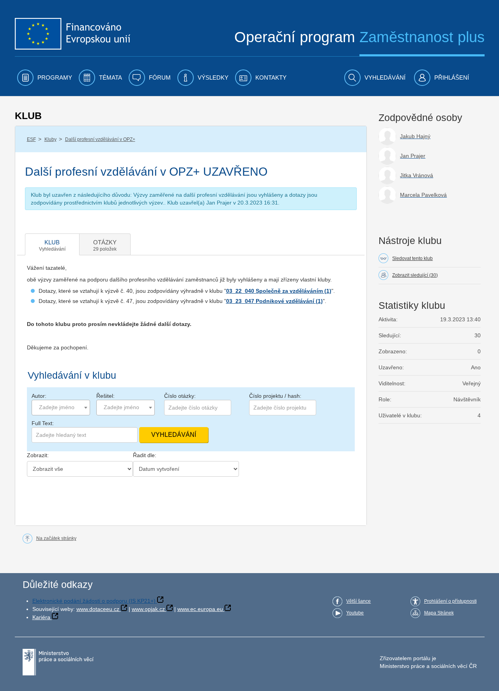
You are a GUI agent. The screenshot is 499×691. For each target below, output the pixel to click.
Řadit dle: (144, 455)
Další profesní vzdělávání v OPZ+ (100, 139)
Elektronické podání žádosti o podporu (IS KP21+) (94, 601)
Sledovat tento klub (412, 258)
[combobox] (61, 407)
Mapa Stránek (439, 613)
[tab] (52, 244)
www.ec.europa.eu (200, 609)
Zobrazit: (38, 455)
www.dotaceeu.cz (97, 609)
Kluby (50, 139)
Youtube (355, 613)
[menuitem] (44, 77)
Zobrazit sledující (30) (415, 275)
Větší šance (358, 601)
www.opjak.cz (148, 609)
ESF (31, 139)
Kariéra (41, 617)
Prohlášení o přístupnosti (450, 601)
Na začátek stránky (56, 538)
